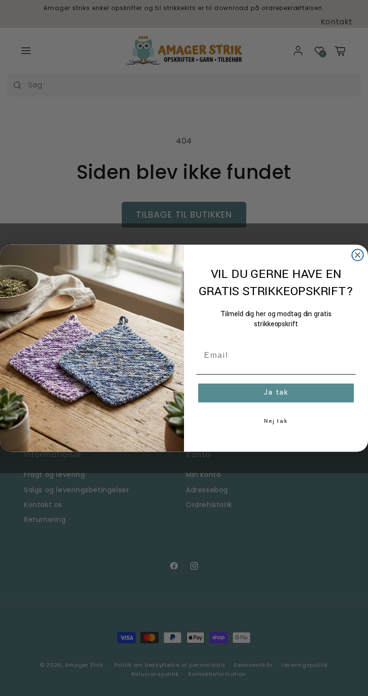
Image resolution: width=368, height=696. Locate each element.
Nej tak (276, 421)
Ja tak (276, 393)
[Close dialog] (358, 255)
